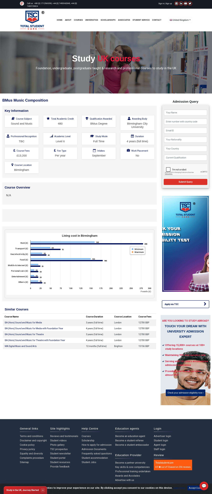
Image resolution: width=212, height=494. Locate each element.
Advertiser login (162, 436)
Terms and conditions (31, 436)
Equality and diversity (31, 453)
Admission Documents (94, 449)
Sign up (169, 3)
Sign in (161, 3)
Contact (156, 20)
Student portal (57, 457)
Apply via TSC (172, 304)
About (68, 20)
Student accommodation (95, 457)
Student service (141, 20)
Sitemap (24, 462)
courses (78, 20)
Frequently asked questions (97, 453)
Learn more (179, 487)
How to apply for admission (97, 444)
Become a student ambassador (132, 444)
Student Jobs (89, 462)
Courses (86, 436)
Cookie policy (27, 444)
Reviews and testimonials (64, 436)
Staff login (159, 449)
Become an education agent (130, 436)
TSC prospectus (59, 449)
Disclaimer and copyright (33, 440)
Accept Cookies (196, 488)
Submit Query (185, 182)
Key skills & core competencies (132, 467)
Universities (91, 20)
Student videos (58, 440)
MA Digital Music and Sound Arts (21, 346)
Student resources (60, 462)
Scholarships (108, 20)
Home (59, 20)
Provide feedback (60, 466)
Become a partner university (130, 462)
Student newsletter (60, 453)
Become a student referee (129, 440)
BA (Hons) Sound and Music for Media (23, 322)
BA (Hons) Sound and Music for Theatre (24, 334)
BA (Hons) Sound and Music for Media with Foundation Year (34, 328)
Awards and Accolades (127, 475)
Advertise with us (124, 480)
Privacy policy (27, 449)
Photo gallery (57, 444)
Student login (161, 440)
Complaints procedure (32, 457)
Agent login (160, 444)
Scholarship (88, 440)
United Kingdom (180, 20)
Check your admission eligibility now (185, 393)
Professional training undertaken (132, 471)
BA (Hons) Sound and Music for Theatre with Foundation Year (35, 340)
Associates (124, 20)
